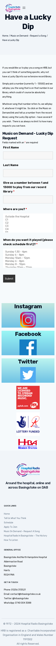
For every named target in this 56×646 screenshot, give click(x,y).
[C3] (28, 226)
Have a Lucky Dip (10, 40)
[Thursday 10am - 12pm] (28, 267)
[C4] (28, 229)
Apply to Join (10, 527)
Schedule (8, 522)
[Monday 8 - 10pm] (28, 264)
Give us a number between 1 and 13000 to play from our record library (25, 187)
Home (5, 35)
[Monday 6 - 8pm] (28, 261)
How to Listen (11, 540)
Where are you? (15, 209)
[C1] (28, 219)
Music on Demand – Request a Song (28, 35)
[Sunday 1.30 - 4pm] (28, 251)
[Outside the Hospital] (28, 216)
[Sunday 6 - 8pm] (28, 254)
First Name (11, 147)
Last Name (10, 165)
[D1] (28, 232)
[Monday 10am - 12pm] (28, 258)
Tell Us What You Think (15, 518)
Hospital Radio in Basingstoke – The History (25, 535)
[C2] (28, 222)
